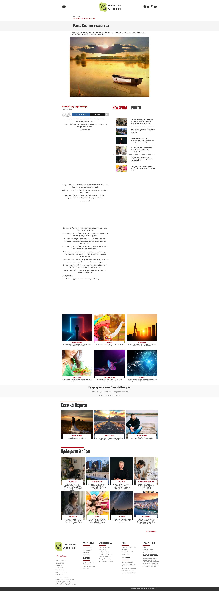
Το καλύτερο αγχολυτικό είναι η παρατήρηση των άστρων (122, 520)
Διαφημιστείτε (60, 567)
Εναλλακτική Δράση (67, 109)
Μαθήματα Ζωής (104, 552)
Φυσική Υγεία (126, 554)
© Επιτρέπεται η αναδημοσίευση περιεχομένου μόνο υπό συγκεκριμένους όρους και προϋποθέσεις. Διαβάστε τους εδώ (66, 582)
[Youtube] (155, 6)
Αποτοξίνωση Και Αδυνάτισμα (88, 563)
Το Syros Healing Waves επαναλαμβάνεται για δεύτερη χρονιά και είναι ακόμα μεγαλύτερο (146, 521)
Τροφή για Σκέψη (89, 18)
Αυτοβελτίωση (142, 482)
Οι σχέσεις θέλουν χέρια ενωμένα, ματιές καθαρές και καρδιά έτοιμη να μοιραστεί (143, 168)
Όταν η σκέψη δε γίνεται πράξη (142, 438)
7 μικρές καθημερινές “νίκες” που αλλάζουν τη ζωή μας (109, 344)
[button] (64, 6)
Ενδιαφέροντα (73, 516)
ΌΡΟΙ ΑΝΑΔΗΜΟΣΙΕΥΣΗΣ (63, 577)
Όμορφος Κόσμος (105, 543)
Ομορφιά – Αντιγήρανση (129, 568)
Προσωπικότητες (78, 18)
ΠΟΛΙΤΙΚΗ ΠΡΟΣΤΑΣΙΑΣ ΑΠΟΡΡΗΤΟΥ (109, 395)
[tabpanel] (133, 144)
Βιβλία (97, 516)
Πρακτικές (86, 555)
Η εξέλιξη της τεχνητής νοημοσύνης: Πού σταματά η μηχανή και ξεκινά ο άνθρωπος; (142, 380)
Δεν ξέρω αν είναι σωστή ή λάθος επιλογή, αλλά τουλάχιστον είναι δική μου (77, 344)
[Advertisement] (85, 157)
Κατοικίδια (102, 550)
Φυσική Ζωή (126, 558)
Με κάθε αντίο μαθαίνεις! (77, 438)
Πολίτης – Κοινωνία (105, 556)
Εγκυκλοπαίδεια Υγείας (129, 547)
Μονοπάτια (86, 552)
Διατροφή (86, 558)
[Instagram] (151, 6)
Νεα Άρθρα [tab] (119, 108)
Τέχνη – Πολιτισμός (105, 559)
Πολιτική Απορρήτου (62, 572)
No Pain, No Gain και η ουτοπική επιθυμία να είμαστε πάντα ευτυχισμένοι (141, 149)
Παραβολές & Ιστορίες (105, 554)
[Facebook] (144, 6)
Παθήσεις (124, 550)
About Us (59, 565)
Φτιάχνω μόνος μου (128, 570)
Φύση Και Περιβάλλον (128, 573)
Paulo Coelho (76, 16)
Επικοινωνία (60, 575)
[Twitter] (148, 6)
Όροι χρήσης (59, 570)
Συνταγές (86, 568)
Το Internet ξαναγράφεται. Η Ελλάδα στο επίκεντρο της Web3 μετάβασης (109, 380)
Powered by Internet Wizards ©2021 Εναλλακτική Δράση (144, 588)
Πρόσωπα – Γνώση (149, 543)
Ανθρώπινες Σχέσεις (105, 547)
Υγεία (123, 543)
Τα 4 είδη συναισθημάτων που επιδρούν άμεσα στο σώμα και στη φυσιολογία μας (142, 159)
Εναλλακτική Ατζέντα (150, 555)
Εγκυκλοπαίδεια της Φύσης (128, 565)
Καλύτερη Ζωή (73, 482)
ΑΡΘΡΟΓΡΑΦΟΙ (60, 563)
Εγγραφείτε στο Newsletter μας (109, 387)
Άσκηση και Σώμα (127, 562)
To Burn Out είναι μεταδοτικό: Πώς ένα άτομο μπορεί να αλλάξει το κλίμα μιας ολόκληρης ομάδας (142, 121)
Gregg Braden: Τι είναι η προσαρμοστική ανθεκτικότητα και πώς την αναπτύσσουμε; (142, 140)
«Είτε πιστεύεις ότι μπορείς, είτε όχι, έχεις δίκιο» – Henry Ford (109, 438)
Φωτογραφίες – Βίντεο (106, 561)
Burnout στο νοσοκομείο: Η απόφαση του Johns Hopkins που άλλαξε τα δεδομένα (143, 131)
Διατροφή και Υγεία (89, 566)
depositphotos (60, 561)
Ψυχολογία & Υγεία (97, 482)
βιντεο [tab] (136, 108)
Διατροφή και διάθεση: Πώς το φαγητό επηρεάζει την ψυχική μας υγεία (77, 380)
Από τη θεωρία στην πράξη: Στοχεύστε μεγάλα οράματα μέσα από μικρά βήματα (142, 344)
